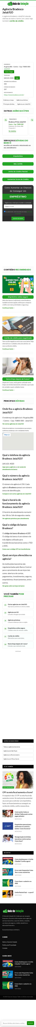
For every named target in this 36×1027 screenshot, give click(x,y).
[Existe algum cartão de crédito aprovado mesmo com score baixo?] (18, 325)
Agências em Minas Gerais (11, 759)
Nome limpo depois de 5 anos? (18, 379)
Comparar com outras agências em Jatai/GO (16, 494)
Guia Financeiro (8, 787)
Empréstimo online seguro (18, 297)
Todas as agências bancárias (12, 747)
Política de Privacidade (9, 945)
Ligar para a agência (8, 467)
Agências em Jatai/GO (23, 104)
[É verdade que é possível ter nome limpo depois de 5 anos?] (18, 366)
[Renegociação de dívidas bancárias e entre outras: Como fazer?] (7, 838)
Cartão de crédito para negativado (18, 338)
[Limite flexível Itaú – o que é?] (7, 894)
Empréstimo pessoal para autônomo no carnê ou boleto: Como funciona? (23, 826)
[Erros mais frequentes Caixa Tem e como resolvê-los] (7, 871)
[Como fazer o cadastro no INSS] (7, 883)
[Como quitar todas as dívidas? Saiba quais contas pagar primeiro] (7, 813)
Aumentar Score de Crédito (18, 179)
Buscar (30, 1023)
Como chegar (9, 72)
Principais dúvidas (8, 104)
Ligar (17, 78)
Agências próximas (22, 100)
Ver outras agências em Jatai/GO (13, 424)
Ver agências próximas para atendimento (15, 518)
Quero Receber (18, 218)
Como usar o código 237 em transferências (16, 549)
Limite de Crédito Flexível (18, 172)
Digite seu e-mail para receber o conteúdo (18, 203)
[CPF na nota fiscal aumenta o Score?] (18, 780)
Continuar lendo (7, 308)
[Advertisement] (18, 41)
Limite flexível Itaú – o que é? (24, 892)
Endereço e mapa (8, 100)
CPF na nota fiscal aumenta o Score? (17, 792)
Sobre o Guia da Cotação (9, 942)
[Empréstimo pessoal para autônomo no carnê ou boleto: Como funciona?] (7, 826)
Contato (4, 948)
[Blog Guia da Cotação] (18, 3)
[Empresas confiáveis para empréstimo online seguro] (18, 284)
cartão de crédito (17, 21)
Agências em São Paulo (10, 751)
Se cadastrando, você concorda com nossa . (18, 212)
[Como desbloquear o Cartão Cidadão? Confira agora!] (7, 860)
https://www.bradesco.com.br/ (14, 95)
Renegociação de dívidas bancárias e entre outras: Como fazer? (23, 839)
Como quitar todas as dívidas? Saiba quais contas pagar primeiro (23, 814)
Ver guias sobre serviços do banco (13, 586)
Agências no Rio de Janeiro (11, 755)
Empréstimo (18, 156)
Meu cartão (18, 164)
